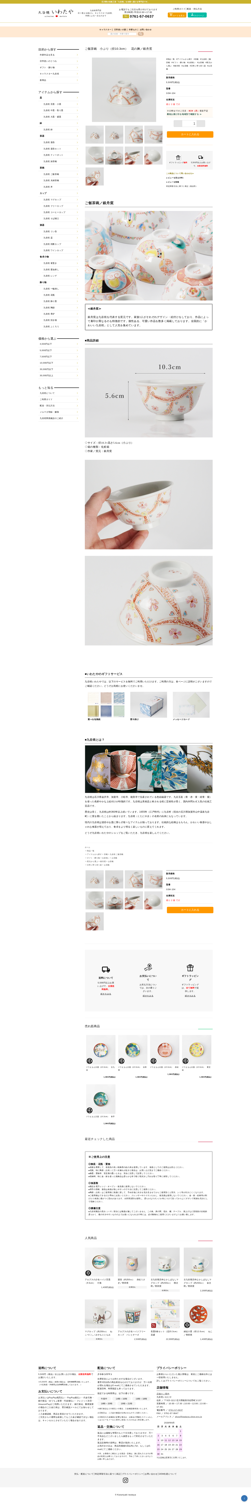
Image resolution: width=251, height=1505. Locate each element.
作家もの (133, 29)
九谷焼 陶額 (49, 307)
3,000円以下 (46, 344)
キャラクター (105, 29)
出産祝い (106, 858)
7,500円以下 (46, 356)
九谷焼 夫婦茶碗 (51, 180)
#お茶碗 (200, 62)
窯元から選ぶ (92, 861)
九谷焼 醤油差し (51, 269)
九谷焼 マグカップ (52, 199)
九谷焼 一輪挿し (51, 289)
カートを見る (177, 15)
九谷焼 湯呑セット (52, 149)
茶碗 (106, 854)
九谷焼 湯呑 (49, 142)
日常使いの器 (120, 29)
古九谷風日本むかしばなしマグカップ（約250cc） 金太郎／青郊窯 (197, 1282)
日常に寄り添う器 (94, 865)
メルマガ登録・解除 (49, 412)
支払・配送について (83, 1474)
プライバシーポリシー (176, 1381)
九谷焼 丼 (48, 187)
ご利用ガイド (179, 9)
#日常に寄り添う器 (198, 66)
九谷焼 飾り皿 (50, 301)
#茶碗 (196, 59)
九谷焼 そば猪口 (51, 218)
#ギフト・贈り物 (179, 62)
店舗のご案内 (163, 1394)
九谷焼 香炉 (49, 314)
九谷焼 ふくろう (51, 326)
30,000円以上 (46, 375)
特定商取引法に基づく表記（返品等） (182, 186)
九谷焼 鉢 (48, 129)
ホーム (87, 847)
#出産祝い (191, 62)
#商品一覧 (170, 59)
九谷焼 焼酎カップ (52, 244)
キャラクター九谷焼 (49, 74)
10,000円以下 (46, 363)
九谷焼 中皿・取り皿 (53, 110)
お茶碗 (114, 858)
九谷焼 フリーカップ (53, 206)
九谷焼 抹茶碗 (50, 161)
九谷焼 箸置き (50, 263)
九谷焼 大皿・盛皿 (52, 117)
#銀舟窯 (176, 66)
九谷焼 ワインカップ (53, 250)
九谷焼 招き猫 (50, 320)
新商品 (43, 80)
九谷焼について (47, 393)
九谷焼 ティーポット (53, 155)
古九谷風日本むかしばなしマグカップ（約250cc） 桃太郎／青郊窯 (165, 1282)
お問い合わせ (146, 29)
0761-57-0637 (142, 16)
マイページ (197, 15)
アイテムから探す (94, 854)
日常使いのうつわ (48, 61)
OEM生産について (168, 1474)
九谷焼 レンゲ (50, 276)
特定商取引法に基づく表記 (107, 1474)
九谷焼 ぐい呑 (50, 231)
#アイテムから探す (184, 59)
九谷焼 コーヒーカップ (54, 212)
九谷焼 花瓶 (49, 295)
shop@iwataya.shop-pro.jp (188, 1416)
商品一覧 (90, 851)
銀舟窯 (103, 861)
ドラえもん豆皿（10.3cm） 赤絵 (164, 1067)
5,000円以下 (46, 350)
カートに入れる (190, 134)
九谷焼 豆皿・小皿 (52, 104)
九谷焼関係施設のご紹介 (51, 418)
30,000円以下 (46, 369)
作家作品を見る (47, 55)
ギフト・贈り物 (93, 858)
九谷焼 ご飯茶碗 (116, 854)
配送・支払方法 (194, 9)
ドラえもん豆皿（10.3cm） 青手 (100, 1117)
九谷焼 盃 (48, 238)
